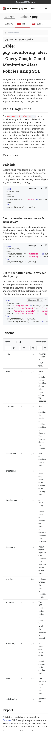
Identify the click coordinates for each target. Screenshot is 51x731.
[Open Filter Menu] (14, 348)
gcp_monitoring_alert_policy (19, 39)
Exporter (7, 720)
